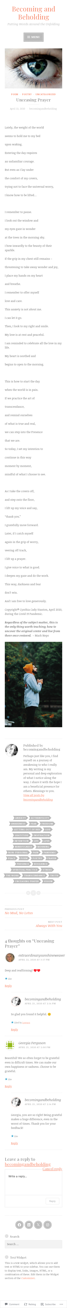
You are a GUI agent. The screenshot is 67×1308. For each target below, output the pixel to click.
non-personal (18, 852)
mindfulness (23, 846)
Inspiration (42, 835)
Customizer (28, 1278)
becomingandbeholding (43, 108)
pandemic (50, 852)
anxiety (20, 817)
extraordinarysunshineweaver (42, 955)
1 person (26, 1022)
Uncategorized (46, 94)
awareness (18, 823)
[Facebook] (19, 1225)
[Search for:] (33, 1244)
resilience (41, 863)
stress (47, 869)
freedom (47, 823)
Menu (35, 37)
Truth (54, 875)
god (48, 829)
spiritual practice (25, 869)
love (47, 840)
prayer (51, 858)
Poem (14, 94)
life (36, 840)
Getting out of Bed (27, 829)
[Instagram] (47, 1225)
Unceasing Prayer (27, 881)
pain (35, 852)
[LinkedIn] (29, 1225)
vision (48, 881)
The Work (12, 875)
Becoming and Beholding (33, 12)
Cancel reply (52, 1168)
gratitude (22, 835)
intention (22, 840)
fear (34, 823)
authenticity (40, 817)
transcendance (34, 875)
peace (11, 858)
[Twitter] (38, 1225)
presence (23, 863)
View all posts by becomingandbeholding (38, 797)
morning (43, 846)
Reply (8, 986)
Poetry (27, 94)
